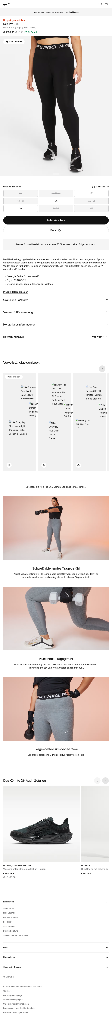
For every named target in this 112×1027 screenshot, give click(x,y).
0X (20, 193)
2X (56, 201)
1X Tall (20, 201)
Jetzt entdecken (72, 12)
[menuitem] (8, 991)
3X (20, 208)
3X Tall (56, 208)
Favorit (53, 230)
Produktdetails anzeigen (15, 292)
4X (91, 208)
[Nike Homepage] (7, 4)
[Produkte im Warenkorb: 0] (106, 4)
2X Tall (91, 201)
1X (91, 193)
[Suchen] (100, 4)
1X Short (56, 193)
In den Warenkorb (56, 220)
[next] (102, 368)
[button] (7, 467)
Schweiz (10, 977)
